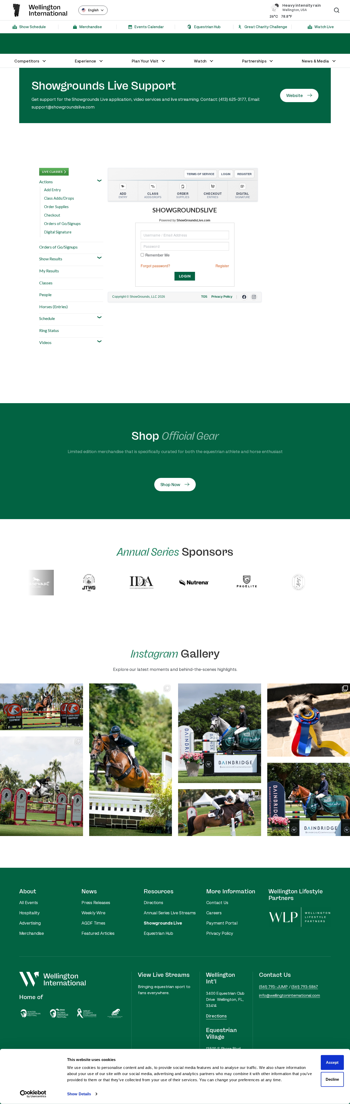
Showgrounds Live (163, 923)
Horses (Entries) (53, 306)
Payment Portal (222, 923)
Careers (214, 912)
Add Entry (52, 190)
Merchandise (31, 933)
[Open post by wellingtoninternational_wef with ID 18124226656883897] (130, 759)
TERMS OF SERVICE (200, 174)
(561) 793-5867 (304, 986)
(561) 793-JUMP (273, 986)
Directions (153, 902)
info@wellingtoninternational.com (289, 995)
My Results (49, 270)
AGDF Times (93, 923)
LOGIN (225, 174)
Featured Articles (98, 933)
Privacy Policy (219, 933)
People (45, 294)
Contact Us (217, 902)
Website (294, 95)
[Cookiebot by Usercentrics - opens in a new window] (33, 1094)
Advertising (30, 923)
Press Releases (95, 902)
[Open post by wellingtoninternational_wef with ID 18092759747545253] (41, 706)
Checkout (52, 215)
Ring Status (49, 330)
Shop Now (170, 484)
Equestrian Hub (158, 933)
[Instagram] (254, 297)
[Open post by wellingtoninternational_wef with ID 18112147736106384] (219, 733)
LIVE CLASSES (52, 172)
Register (222, 265)
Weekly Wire (93, 912)
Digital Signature (57, 232)
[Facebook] (244, 297)
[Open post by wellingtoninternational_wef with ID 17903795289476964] (41, 786)
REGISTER (244, 174)
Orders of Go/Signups (62, 223)
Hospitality (29, 912)
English (93, 10)
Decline (332, 1079)
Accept (332, 1062)
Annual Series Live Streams (170, 912)
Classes (46, 282)
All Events (28, 902)
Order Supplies (56, 207)
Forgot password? (155, 265)
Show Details (79, 1094)
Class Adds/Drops (59, 198)
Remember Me (157, 255)
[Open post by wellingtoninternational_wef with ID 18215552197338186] (219, 812)
